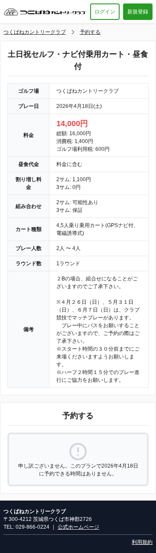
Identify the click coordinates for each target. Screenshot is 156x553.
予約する (90, 32)
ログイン (104, 12)
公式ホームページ (78, 527)
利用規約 (142, 542)
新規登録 (137, 12)
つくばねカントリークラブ (34, 32)
